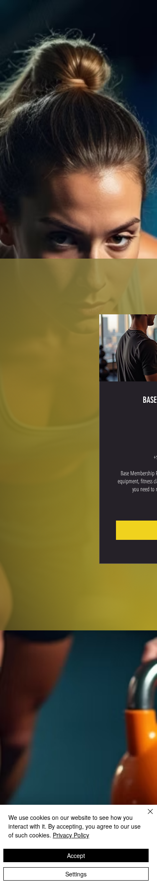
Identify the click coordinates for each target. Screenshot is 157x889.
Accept (76, 855)
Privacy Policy (71, 835)
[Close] (145, 816)
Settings (76, 874)
